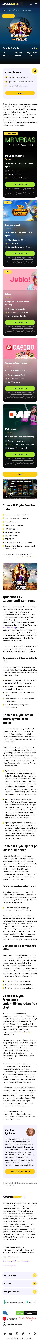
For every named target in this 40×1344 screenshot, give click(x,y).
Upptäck (7, 1283)
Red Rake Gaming (9, 628)
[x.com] (35, 1333)
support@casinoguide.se (11, 1257)
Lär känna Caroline (19, 1171)
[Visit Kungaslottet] (20, 210)
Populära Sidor (10, 1275)
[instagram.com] (17, 1333)
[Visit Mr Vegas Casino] (20, 141)
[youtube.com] (11, 1333)
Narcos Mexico (24, 1032)
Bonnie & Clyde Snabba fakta (18, 77)
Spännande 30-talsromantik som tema (21, 82)
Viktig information (11, 1292)
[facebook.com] (29, 1333)
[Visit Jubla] (20, 279)
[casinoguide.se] (12, 1324)
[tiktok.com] (23, 1333)
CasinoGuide (4, 10)
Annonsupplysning (9, 1265)
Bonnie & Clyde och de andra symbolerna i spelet (18, 87)
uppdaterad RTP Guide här (27, 557)
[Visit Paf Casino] (20, 414)
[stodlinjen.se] (28, 1319)
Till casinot (19, 184)
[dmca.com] (26, 1313)
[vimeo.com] (5, 1333)
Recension (8, 159)
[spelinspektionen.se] (5, 1313)
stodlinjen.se (15, 189)
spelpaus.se (20, 189)
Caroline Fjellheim (14, 1183)
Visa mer (20, 474)
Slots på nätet (14, 10)
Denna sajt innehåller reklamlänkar (16, 1261)
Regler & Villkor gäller (28, 189)
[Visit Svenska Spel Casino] (20, 348)
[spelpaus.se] (10, 1319)
